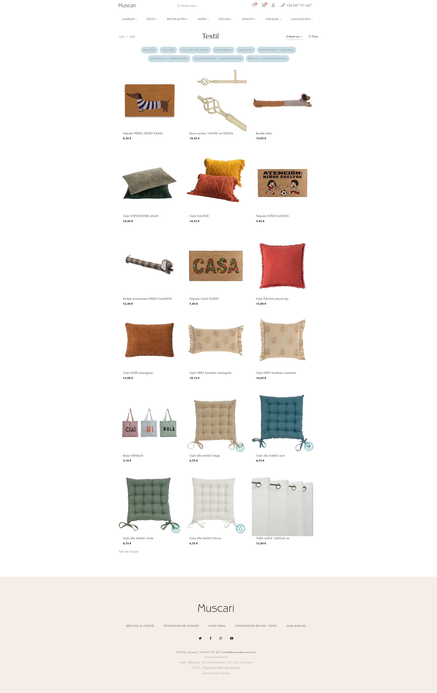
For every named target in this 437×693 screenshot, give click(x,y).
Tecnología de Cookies (181, 625)
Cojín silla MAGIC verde (138, 538)
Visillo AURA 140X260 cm (273, 538)
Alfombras (223, 50)
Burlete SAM (264, 133)
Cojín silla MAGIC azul (270, 455)
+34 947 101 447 (299, 5)
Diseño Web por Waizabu (216, 673)
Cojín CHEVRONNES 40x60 (140, 216)
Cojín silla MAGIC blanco (205, 538)
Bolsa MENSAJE (133, 455)
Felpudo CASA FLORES (203, 298)
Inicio (122, 36)
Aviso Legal (217, 625)
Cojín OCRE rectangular (138, 372)
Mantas (149, 50)
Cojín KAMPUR (199, 216)
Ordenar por (293, 36)
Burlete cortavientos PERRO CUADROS (147, 298)
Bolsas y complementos (267, 58)
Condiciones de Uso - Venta (256, 625)
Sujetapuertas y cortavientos (218, 58)
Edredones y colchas (276, 50)
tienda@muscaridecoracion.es (239, 652)
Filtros (315, 36)
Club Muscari (296, 625)
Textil (132, 36)
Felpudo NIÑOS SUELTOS (272, 216)
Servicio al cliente (140, 625)
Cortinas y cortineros (169, 58)
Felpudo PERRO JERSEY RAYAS (143, 133)
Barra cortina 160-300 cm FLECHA (211, 133)
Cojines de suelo (194, 50)
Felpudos (246, 50)
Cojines (168, 50)
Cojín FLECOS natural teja (272, 298)
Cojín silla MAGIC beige (204, 455)
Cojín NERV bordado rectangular (210, 372)
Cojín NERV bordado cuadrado (276, 372)
